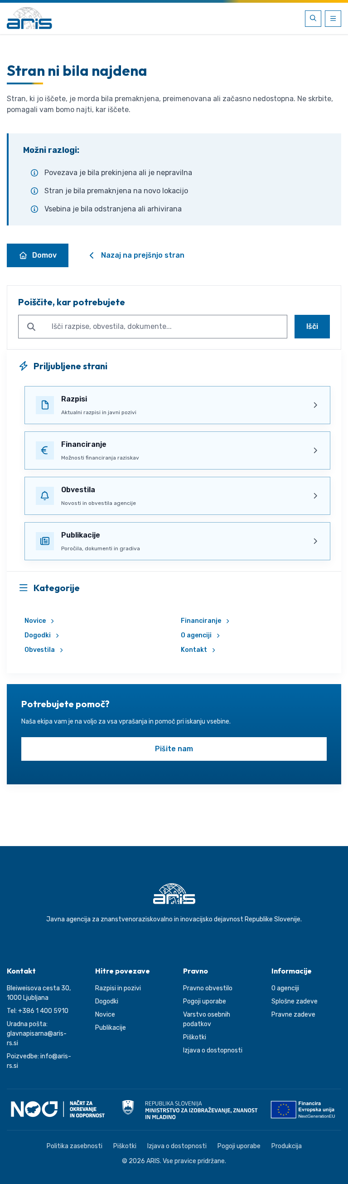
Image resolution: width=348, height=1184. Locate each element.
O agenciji (196, 635)
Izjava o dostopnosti (212, 1050)
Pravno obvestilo (207, 988)
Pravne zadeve (293, 1014)
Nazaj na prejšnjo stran (142, 255)
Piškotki (194, 1037)
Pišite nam (174, 748)
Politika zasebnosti (74, 1146)
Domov (44, 255)
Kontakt (194, 650)
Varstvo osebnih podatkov (206, 1019)
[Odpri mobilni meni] (333, 18)
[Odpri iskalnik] (313, 18)
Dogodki (37, 635)
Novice (35, 621)
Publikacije (110, 1028)
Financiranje (201, 621)
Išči (312, 326)
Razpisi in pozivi (118, 988)
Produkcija (286, 1146)
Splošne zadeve (294, 1001)
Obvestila (39, 650)
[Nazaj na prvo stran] (29, 18)
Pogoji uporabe (204, 1001)
